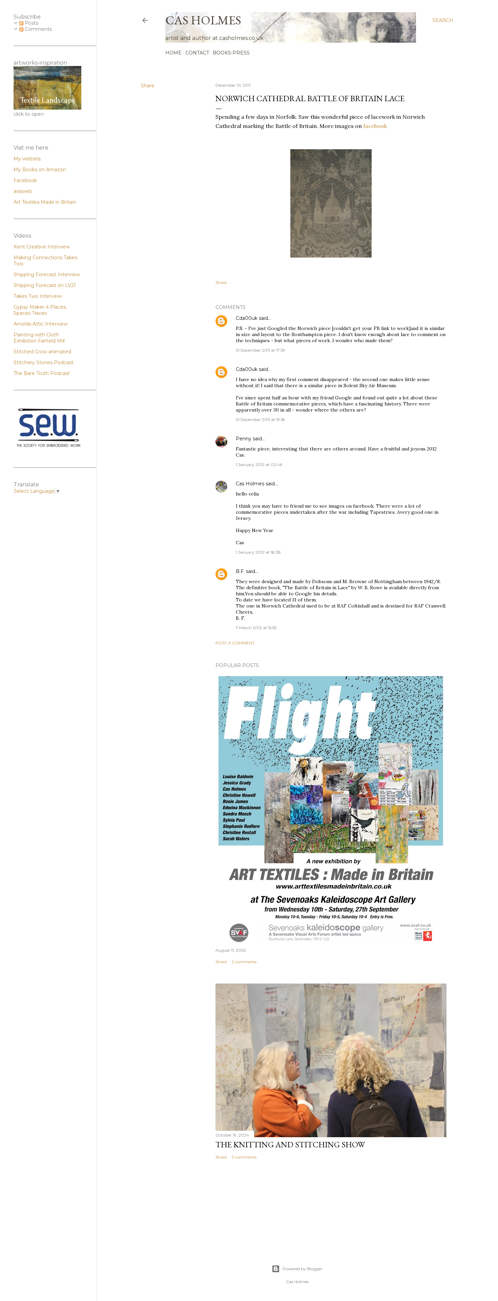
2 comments (244, 961)
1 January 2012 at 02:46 (259, 464)
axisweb (23, 191)
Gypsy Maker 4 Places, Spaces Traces (40, 310)
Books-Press (231, 53)
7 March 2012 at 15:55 (256, 627)
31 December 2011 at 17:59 (260, 350)
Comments (37, 29)
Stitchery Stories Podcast (44, 362)
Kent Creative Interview (42, 247)
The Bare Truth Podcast (42, 373)
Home (173, 53)
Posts (30, 23)
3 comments (244, 1157)
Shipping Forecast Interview (47, 274)
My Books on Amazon (40, 170)
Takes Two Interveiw (38, 296)
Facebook (25, 180)
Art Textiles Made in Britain (45, 202)
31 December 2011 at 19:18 (260, 419)
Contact (197, 53)
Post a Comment (234, 642)
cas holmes (203, 20)
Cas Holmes (250, 484)
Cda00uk (246, 318)
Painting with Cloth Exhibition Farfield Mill (39, 338)
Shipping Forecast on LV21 (45, 285)
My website (27, 159)
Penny (243, 439)
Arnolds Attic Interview (40, 324)
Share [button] (147, 86)
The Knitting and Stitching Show (290, 1144)
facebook (375, 126)
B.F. (240, 571)
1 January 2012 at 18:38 (258, 552)
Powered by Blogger (303, 1268)
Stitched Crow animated (42, 352)
